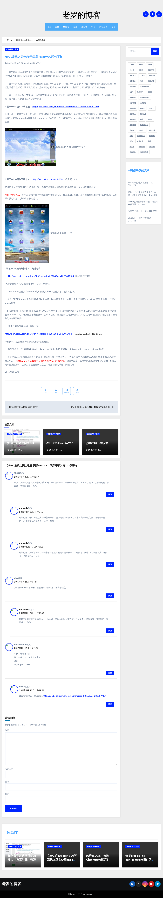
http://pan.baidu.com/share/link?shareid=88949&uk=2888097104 (65, 106)
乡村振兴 (133, 75)
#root (26, 63)
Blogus (72, 894)
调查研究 (142, 147)
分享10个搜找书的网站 (138, 211)
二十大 (142, 75)
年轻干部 (133, 108)
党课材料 (151, 81)
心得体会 (133, 114)
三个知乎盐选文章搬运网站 (140, 182)
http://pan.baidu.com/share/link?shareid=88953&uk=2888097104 (38, 334)
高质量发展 (144, 152)
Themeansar (87, 894)
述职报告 (133, 152)
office (141, 65)
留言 (114, 26)
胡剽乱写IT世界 (12, 49)
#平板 (38, 63)
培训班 (150, 92)
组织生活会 (141, 136)
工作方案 (143, 103)
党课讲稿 (133, 86)
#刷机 (32, 63)
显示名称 (9, 769)
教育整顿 (133, 125)
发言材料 (140, 92)
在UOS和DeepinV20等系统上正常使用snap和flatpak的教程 (62, 859)
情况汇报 (143, 114)
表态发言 (140, 141)
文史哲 (84, 26)
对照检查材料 (144, 97)
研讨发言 (152, 130)
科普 (93, 26)
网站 (7, 794)
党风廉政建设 (144, 86)
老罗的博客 (81, 15)
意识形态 (133, 119)
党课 (141, 81)
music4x (23, 508)
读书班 (132, 147)
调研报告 (152, 147)
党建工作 (133, 81)
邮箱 (7, 781)
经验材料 (152, 136)
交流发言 (152, 75)
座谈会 (142, 108)
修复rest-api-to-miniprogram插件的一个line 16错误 (139, 859)
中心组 (132, 70)
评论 (8, 730)
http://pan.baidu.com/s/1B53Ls (47, 179)
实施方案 (133, 97)
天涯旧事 (103, 26)
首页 (49, 26)
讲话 (149, 141)
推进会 (150, 119)
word (150, 65)
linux (132, 65)
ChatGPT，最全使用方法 (139, 218)
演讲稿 (132, 130)
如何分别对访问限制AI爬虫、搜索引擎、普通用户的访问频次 (22, 859)
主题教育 (151, 70)
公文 (75, 26)
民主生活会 (144, 125)
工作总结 (133, 103)
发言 (131, 92)
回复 (110, 494)
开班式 (151, 108)
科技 (131, 136)
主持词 (141, 70)
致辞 (131, 141)
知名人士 (142, 130)
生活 (57, 26)
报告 (141, 119)
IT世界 (66, 26)
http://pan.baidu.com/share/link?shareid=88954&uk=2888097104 (40, 276)
